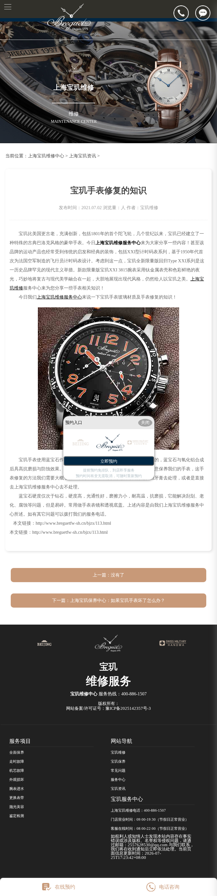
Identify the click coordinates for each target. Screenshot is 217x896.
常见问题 (118, 771)
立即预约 (108, 461)
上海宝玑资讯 (82, 155)
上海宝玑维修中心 (46, 155)
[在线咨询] (206, 13)
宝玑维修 (118, 752)
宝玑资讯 (118, 789)
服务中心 (118, 780)
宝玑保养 (118, 762)
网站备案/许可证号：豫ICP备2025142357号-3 (108, 708)
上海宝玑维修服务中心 (118, 242)
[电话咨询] (184, 13)
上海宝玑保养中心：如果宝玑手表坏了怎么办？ (117, 600)
